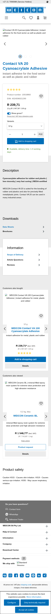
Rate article (25, 441)
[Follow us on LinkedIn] (40, 575)
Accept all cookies (26, 610)
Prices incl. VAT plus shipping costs (20, 116)
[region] (25, 44)
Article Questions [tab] (15, 260)
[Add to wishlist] (41, 96)
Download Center (11, 550)
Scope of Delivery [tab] (15, 255)
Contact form (14, 509)
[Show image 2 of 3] (25, 56)
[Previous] (5, 43)
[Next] (46, 43)
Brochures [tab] (7, 231)
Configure (11, 602)
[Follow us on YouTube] (28, 575)
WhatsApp (13, 514)
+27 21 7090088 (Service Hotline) (17, 2)
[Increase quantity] (35, 134)
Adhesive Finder (16, 519)
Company (7, 544)
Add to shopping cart (27, 141)
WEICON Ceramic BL (25, 415)
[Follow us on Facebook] (17, 575)
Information (8, 538)
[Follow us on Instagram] (11, 575)
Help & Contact (10, 532)
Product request (25, 447)
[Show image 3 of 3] (30, 56)
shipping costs (26, 585)
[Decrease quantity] (10, 134)
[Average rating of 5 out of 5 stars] (19, 89)
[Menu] (6, 18)
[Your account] (38, 18)
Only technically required (34, 602)
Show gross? (17, 113)
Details (25, 366)
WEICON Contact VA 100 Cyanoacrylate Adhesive (25, 330)
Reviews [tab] (11, 265)
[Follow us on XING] (45, 575)
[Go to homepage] (25, 10)
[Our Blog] (5, 575)
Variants (10, 121)
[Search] (24, 18)
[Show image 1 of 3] (20, 56)
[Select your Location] (47, 2)
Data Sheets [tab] (8, 227)
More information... (35, 597)
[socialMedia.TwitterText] (23, 575)
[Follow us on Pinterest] (34, 575)
